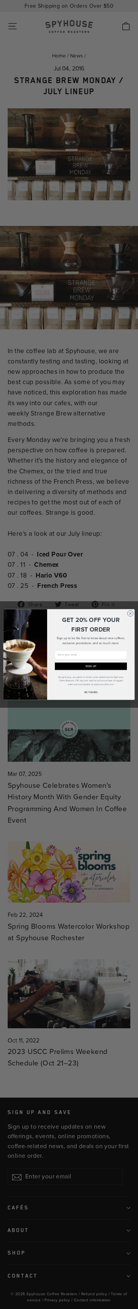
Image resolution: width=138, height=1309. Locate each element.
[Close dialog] (130, 613)
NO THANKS (91, 692)
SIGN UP (91, 666)
